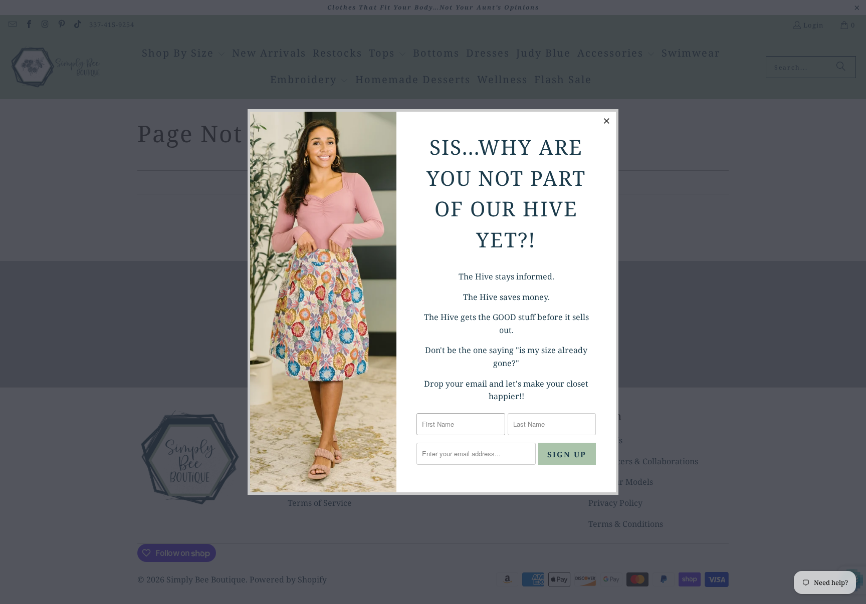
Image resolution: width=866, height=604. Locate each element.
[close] (607, 121)
